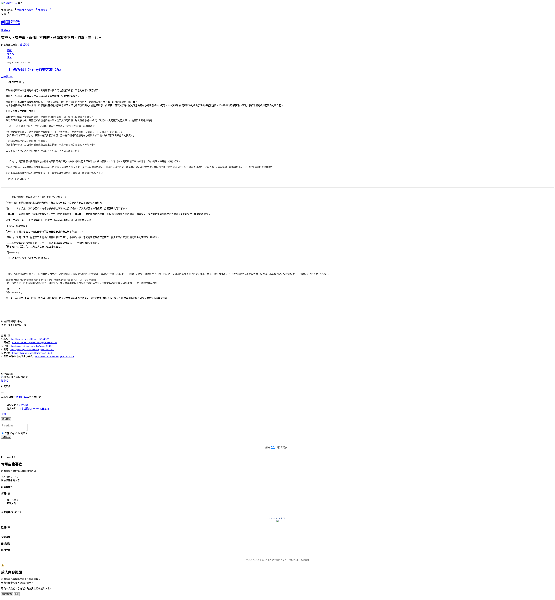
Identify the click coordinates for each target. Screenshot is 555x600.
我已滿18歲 (7, 594)
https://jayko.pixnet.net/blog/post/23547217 (29, 339)
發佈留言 (6, 437)
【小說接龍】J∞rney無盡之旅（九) (34, 69)
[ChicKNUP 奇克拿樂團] (277, 521)
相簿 (9, 50)
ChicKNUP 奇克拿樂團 (277, 518)
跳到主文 (5, 30)
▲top (3, 413)
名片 (9, 57)
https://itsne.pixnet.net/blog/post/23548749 (54, 356)
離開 (16, 594)
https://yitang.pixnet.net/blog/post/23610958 (32, 353)
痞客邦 (19, 397)
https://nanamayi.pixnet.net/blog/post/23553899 (31, 346)
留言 (26, 397)
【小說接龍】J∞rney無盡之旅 (34, 408)
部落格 (10, 54)
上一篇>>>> (7, 76)
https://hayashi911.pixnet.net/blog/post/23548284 (34, 342)
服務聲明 (305, 560)
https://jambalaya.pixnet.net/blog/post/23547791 (32, 349)
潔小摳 (4, 380)
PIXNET (256, 560)
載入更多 (6, 419)
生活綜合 (24, 44)
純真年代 (10, 22)
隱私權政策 (293, 560)
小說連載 (23, 405)
